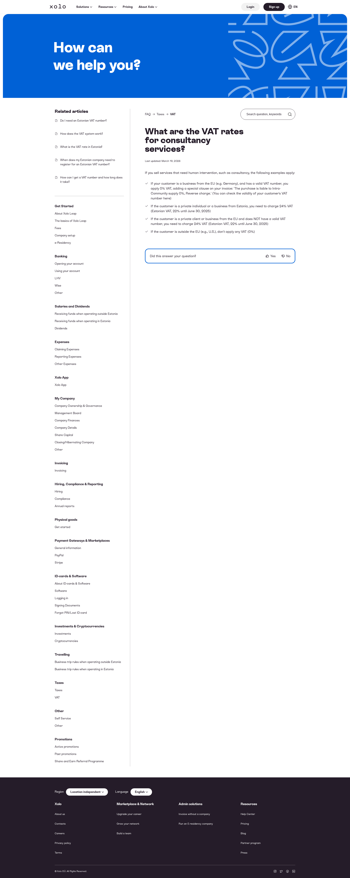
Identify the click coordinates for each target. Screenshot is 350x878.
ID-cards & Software (71, 576)
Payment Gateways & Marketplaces (82, 540)
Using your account (67, 271)
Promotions (63, 739)
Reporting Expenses (68, 356)
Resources (105, 7)
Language (121, 791)
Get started (62, 527)
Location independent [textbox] (85, 792)
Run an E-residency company (196, 823)
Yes (273, 256)
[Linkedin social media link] (293, 872)
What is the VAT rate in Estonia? (81, 147)
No (288, 256)
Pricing (128, 7)
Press (244, 852)
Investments (63, 633)
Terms (58, 852)
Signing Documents (67, 605)
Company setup (65, 235)
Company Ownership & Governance (78, 406)
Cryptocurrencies (66, 641)
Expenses (62, 342)
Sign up (274, 7)
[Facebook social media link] (287, 872)
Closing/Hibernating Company (74, 442)
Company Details (66, 427)
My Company (65, 398)
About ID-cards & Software (72, 583)
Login (250, 7)
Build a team (124, 833)
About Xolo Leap (65, 213)
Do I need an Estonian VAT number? (83, 120)
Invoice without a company (194, 814)
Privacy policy (63, 843)
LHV (58, 278)
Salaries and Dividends (72, 306)
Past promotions (65, 754)
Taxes (59, 683)
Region (59, 791)
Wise (58, 285)
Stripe (59, 562)
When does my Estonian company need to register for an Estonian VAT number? (87, 162)
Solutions (82, 7)
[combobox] (87, 792)
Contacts (60, 823)
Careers (60, 833)
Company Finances (67, 420)
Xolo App (62, 377)
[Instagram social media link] (275, 872)
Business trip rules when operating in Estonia (84, 669)
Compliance (62, 499)
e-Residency (63, 242)
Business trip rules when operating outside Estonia (88, 662)
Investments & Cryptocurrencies (79, 626)
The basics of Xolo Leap (70, 221)
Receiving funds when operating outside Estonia (86, 314)
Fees (58, 228)
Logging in (61, 598)
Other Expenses (65, 364)
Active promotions (67, 746)
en (295, 7)
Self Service (63, 718)
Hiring (59, 491)
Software (61, 591)
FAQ (148, 114)
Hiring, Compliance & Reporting (79, 484)
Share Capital (64, 435)
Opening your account (69, 263)
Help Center (248, 814)
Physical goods (66, 519)
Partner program (251, 843)
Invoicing (61, 463)
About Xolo (146, 7)
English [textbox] (140, 792)
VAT (57, 697)
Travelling (62, 654)
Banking (61, 256)
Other (59, 293)
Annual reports (64, 506)
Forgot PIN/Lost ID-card (71, 612)
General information (68, 548)
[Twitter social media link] (281, 872)
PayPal (59, 555)
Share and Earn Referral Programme (79, 761)
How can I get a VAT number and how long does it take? (91, 180)
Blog (243, 833)
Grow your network (128, 823)
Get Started (64, 206)
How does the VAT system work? (81, 133)
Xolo (58, 7)
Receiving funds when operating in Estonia (82, 321)
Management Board (68, 413)
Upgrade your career (129, 814)
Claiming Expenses (67, 349)
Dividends (61, 328)
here (166, 198)
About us (60, 814)
